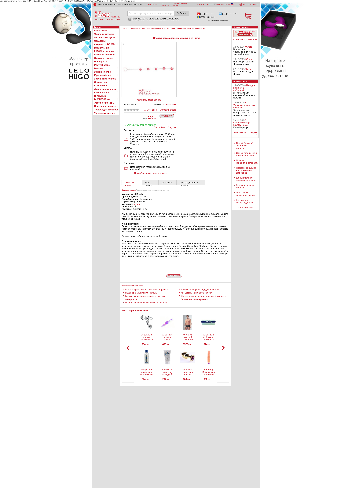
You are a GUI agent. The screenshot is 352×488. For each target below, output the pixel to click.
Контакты (200, 4)
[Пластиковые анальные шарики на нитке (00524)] (123, 44)
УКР (149, 4)
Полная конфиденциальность (247, 161)
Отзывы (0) (152, 110)
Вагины (98, 68)
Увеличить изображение (149, 100)
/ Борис (249, 69)
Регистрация (253, 4)
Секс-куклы (100, 82)
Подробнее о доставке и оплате (150, 173)
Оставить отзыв (168, 110)
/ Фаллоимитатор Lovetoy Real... (241, 122)
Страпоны (100, 41)
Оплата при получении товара (245, 193)
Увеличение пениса (105, 79)
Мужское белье (102, 75)
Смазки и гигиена (103, 58)
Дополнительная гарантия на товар (245, 179)
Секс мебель (101, 85)
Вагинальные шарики (101, 48)
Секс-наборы (101, 92)
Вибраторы (100, 30)
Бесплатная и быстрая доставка (245, 201)
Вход (244, 4)
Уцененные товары (105, 113)
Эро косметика (102, 99)
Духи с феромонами (105, 89)
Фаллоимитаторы (104, 34)
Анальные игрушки (105, 37)
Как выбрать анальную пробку (196, 293)
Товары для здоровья (106, 110)
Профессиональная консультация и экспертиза (246, 170)
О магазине (165, 4)
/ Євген (248, 59)
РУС (155, 4)
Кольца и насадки (104, 51)
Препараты (100, 61)
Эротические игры (104, 103)
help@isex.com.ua (223, 4)
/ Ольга (248, 47)
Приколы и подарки (105, 106)
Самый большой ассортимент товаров (244, 145)
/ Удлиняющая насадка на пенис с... (244, 105)
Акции (209, 4)
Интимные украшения (100, 96)
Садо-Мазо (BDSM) (104, 44)
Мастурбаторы (102, 65)
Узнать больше (245, 207)
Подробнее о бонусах (165, 127)
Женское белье (102, 72)
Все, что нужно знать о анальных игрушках (147, 289)
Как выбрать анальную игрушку (141, 293)
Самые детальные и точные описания (246, 154)
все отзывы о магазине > (245, 40)
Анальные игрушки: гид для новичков (200, 289)
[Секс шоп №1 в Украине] (107, 16)
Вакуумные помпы (104, 55)
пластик (137, 204)
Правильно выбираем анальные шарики (146, 302)
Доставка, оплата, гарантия (180, 4)
